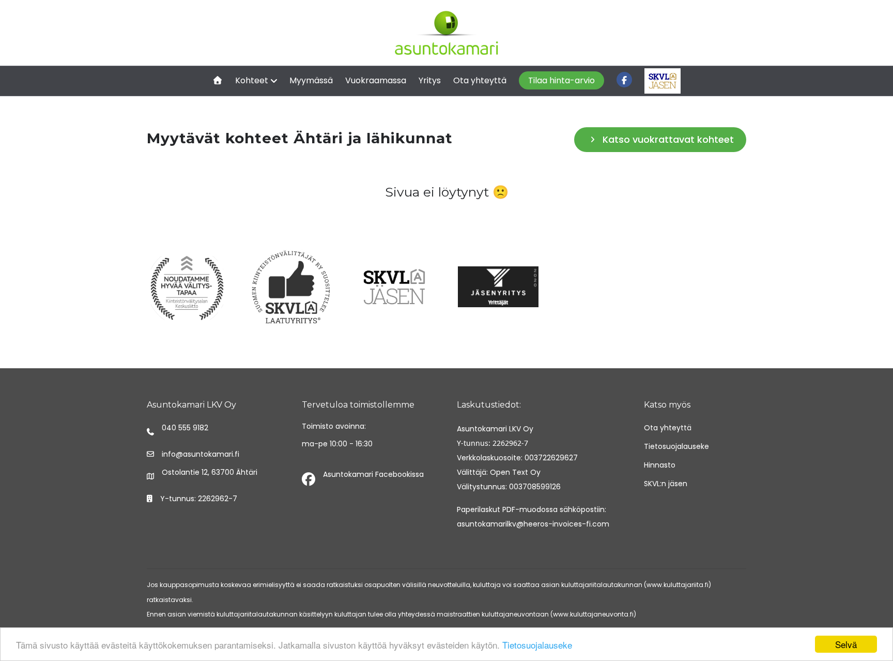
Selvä (846, 644)
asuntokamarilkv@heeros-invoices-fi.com (533, 524)
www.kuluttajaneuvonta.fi (593, 614)
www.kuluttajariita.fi (677, 584)
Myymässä (311, 80)
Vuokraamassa (375, 80)
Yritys (430, 80)
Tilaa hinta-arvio (561, 80)
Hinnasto (659, 465)
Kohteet (251, 80)
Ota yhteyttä (479, 80)
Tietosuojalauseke (537, 644)
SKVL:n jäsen (665, 483)
